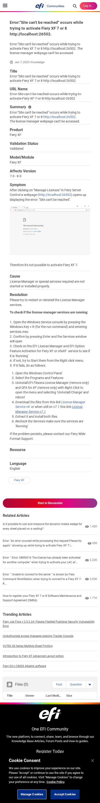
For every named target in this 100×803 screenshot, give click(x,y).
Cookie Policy (56, 782)
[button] (59, 684)
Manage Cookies (32, 794)
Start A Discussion (50, 503)
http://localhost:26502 (59, 117)
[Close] (92, 760)
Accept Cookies (65, 794)
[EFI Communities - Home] (50, 6)
